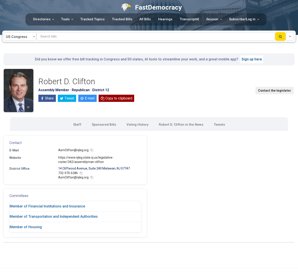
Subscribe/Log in (242, 19)
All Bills (145, 19)
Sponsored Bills (104, 125)
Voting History (137, 125)
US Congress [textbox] (16, 37)
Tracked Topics (92, 19)
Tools (65, 19)
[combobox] (20, 36)
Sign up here (251, 59)
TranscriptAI (189, 19)
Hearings (165, 19)
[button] (290, 36)
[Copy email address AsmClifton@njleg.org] (92, 150)
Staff (77, 125)
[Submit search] (280, 36)
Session (212, 19)
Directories (41, 19)
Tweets (219, 125)
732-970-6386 (68, 173)
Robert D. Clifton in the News (181, 125)
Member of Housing (26, 227)
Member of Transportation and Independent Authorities (54, 216)
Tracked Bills (122, 19)
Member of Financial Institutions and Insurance (47, 206)
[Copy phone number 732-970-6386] (81, 173)
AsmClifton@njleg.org (73, 150)
